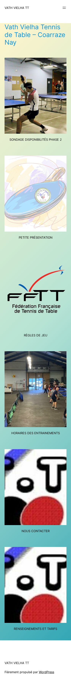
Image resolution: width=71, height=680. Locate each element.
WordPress (46, 672)
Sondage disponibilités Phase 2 (35, 139)
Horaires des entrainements (35, 433)
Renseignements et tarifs (35, 629)
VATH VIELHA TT (17, 8)
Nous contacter (36, 531)
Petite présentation (35, 237)
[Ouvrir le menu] (64, 8)
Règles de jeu (35, 335)
